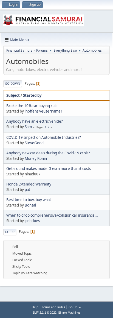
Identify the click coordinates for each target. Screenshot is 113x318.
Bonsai (30, 205)
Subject (13, 95)
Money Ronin (36, 158)
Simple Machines (69, 312)
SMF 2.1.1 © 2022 (44, 312)
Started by (32, 95)
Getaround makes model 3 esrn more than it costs (48, 168)
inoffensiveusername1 (44, 111)
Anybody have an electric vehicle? (34, 121)
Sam (28, 126)
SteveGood (34, 142)
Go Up (10, 232)
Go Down (12, 83)
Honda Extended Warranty (28, 184)
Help (35, 307)
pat (27, 189)
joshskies (32, 220)
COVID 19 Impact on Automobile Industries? (43, 137)
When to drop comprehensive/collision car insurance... (52, 215)
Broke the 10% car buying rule (32, 105)
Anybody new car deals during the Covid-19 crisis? (48, 153)
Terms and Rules (53, 307)
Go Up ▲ (75, 307)
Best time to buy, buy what (28, 199)
